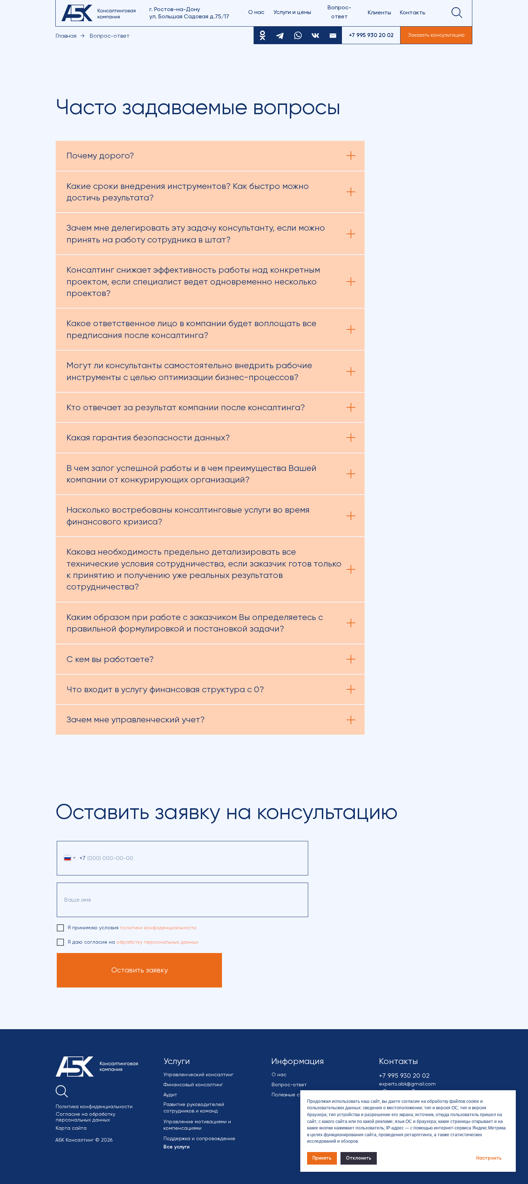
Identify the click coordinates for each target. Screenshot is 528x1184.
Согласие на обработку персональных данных (85, 1117)
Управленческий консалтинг (198, 1074)
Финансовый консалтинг (193, 1084)
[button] (436, 35)
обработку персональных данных (157, 942)
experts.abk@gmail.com (407, 1084)
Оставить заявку (139, 970)
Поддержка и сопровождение (199, 1138)
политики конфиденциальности (158, 927)
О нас (279, 1074)
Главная (66, 35)
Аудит (170, 1094)
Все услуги (176, 1147)
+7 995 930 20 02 (404, 1075)
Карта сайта (71, 1128)
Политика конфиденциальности (94, 1106)
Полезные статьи (292, 1094)
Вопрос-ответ (289, 1084)
